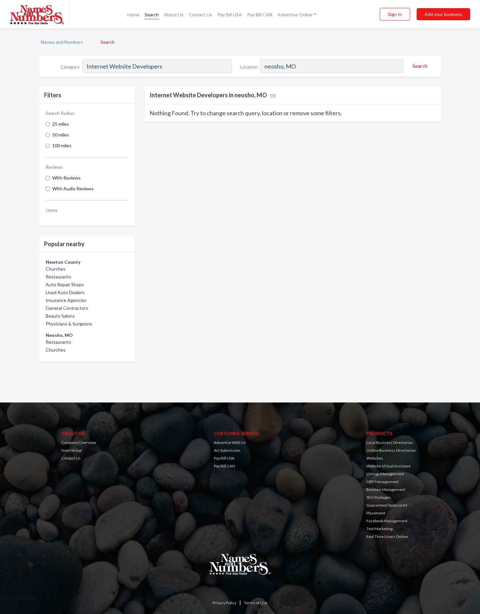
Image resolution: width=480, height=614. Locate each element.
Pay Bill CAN (259, 14)
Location (249, 67)
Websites (374, 458)
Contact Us (200, 14)
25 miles (60, 124)
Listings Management (385, 473)
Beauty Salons (60, 316)
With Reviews (66, 178)
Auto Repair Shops (65, 284)
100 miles (62, 145)
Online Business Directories (391, 450)
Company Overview (78, 442)
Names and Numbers (62, 42)
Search (152, 14)
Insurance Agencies (66, 300)
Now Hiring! (72, 450)
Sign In (395, 14)
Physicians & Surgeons (69, 323)
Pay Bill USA (229, 14)
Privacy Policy (224, 602)
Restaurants (58, 276)
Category (70, 67)
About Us (174, 14)
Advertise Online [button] (295, 14)
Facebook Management (387, 520)
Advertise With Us (230, 442)
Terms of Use (255, 602)
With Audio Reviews (73, 188)
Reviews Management (385, 489)
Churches (56, 269)
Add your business (443, 14)
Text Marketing (379, 528)
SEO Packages (378, 497)
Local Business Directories (389, 442)
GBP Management (382, 481)
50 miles (60, 134)
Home (133, 14)
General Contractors (67, 308)
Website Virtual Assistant (388, 466)
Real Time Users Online (387, 536)
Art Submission (227, 450)
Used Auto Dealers (65, 292)
